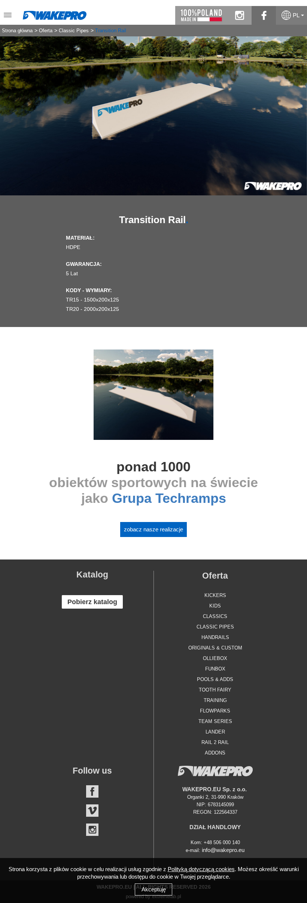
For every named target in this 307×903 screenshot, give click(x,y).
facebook (264, 15)
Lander (215, 732)
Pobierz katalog (92, 602)
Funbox (215, 669)
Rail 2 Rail (215, 742)
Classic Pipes (74, 30)
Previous (11, 110)
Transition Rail (110, 30)
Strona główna (17, 30)
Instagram (92, 830)
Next (295, 110)
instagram (239, 15)
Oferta (45, 30)
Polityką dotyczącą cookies (201, 869)
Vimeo (92, 810)
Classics (215, 616)
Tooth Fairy (215, 690)
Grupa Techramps (169, 498)
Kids (215, 606)
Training (215, 700)
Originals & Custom (215, 648)
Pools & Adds (215, 679)
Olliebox (215, 658)
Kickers (215, 595)
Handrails (215, 637)
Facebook (92, 791)
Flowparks (215, 711)
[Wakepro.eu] (54, 13)
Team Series (215, 721)
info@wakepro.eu (223, 850)
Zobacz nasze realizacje (153, 529)
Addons (215, 753)
